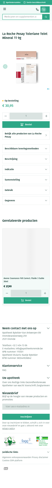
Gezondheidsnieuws (36, 382)
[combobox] (22, 17)
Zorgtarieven (43, 385)
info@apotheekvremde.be (29, 349)
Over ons (6, 382)
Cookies (5, 461)
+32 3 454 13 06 (19, 345)
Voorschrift (30, 385)
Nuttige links (18, 382)
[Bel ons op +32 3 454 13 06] (37, 9)
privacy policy (8, 429)
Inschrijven (26, 416)
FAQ (4, 370)
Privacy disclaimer (40, 457)
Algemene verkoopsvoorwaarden (16, 457)
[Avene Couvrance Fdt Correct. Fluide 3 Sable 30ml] (26, 252)
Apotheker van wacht (13, 385)
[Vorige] (5, 66)
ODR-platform (16, 461)
